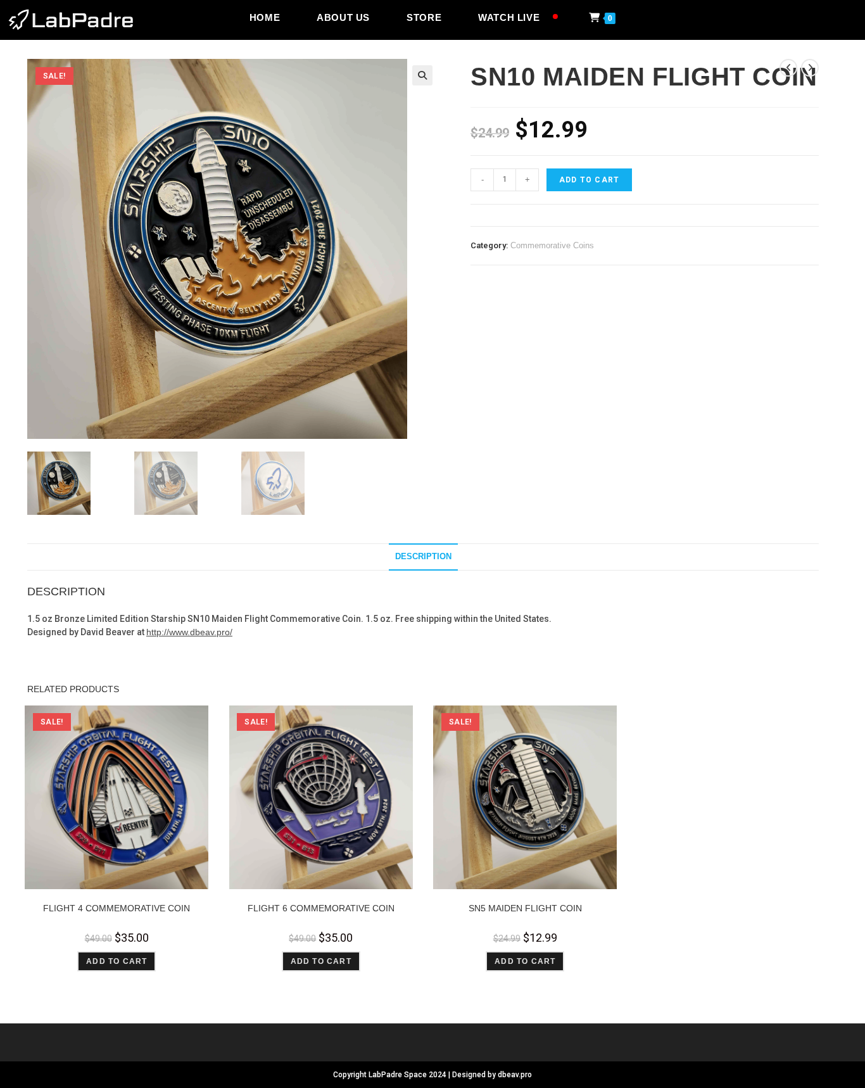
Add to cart (589, 179)
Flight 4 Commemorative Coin (116, 908)
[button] (422, 75)
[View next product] (810, 68)
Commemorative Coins (552, 245)
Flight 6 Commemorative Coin (321, 908)
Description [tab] (423, 556)
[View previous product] (788, 68)
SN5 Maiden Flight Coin (525, 908)
